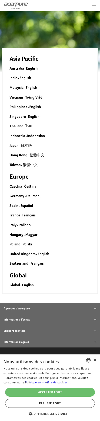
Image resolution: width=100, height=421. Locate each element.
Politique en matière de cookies (46, 382)
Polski (27, 244)
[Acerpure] (15, 5)
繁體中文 (37, 155)
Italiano (25, 225)
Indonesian (36, 136)
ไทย (29, 126)
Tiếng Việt (33, 97)
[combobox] (88, 360)
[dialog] (50, 387)
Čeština (30, 186)
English (32, 68)
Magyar (31, 234)
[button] (50, 413)
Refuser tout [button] (50, 403)
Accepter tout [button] (50, 392)
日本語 (26, 145)
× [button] (95, 360)
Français (29, 215)
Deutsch (33, 196)
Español (26, 205)
